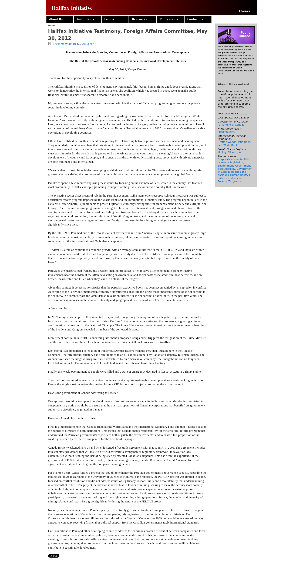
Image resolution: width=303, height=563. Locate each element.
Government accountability (234, 167)
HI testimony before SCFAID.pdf (73, 43)
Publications (169, 19)
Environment (226, 165)
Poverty (222, 181)
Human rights (238, 175)
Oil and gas (234, 152)
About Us (56, 19)
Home (52, 25)
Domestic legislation (230, 162)
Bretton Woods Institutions (234, 142)
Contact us (195, 19)
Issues (109, 19)
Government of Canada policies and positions (235, 172)
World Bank (230, 145)
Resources (139, 19)
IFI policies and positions (234, 177)
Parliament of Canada (231, 124)
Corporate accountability (233, 159)
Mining (222, 152)
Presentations (226, 131)
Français (244, 10)
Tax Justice (234, 181)
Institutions (85, 19)
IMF (220, 145)
